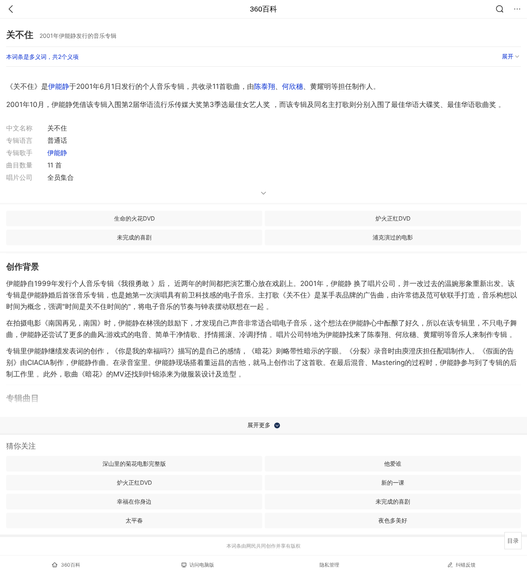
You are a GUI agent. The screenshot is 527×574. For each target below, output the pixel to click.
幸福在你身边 (134, 501)
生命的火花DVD (134, 218)
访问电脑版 (201, 565)
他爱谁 (392, 463)
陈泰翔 (264, 86)
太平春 (134, 520)
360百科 (263, 9)
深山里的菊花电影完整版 (134, 463)
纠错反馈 (466, 565)
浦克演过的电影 (393, 237)
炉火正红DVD (392, 218)
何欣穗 (292, 86)
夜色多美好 (392, 520)
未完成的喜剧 (134, 237)
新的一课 (392, 482)
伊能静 (58, 86)
